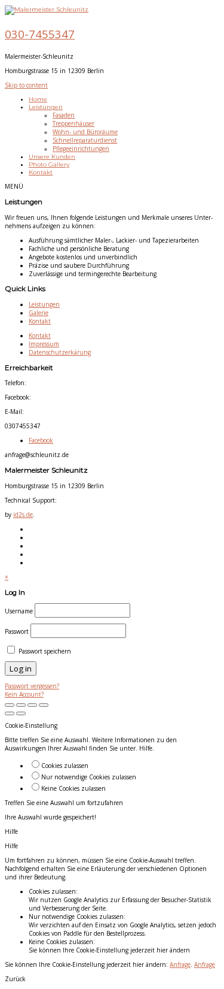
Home (38, 99)
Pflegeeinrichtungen (81, 148)
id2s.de (23, 514)
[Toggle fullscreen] (9, 705)
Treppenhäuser (73, 123)
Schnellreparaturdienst (85, 140)
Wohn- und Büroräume (85, 132)
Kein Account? (24, 694)
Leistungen (46, 107)
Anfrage (180, 964)
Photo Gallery (49, 164)
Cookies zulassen (64, 765)
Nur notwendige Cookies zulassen (88, 777)
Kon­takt (40, 321)
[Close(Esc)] (43, 705)
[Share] (32, 705)
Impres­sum (44, 344)
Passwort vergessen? (32, 686)
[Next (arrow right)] (21, 713)
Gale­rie (38, 313)
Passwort (17, 631)
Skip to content (26, 85)
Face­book (41, 440)
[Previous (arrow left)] (9, 713)
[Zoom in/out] (21, 705)
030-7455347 (40, 33)
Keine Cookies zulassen (73, 788)
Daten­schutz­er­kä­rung (60, 352)
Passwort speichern (44, 651)
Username (19, 611)
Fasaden (64, 115)
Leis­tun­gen (44, 304)
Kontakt (41, 172)
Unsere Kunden (52, 157)
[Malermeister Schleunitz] (46, 9)
